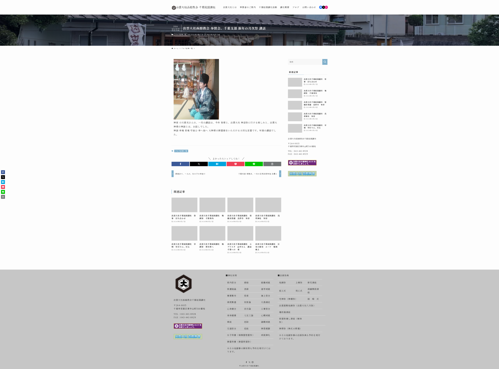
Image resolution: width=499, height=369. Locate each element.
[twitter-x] (249, 362)
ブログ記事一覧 (180, 34)
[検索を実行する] (324, 62)
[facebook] (246, 362)
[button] (180, 164)
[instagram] (252, 362)
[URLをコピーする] (272, 164)
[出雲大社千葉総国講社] (194, 7)
